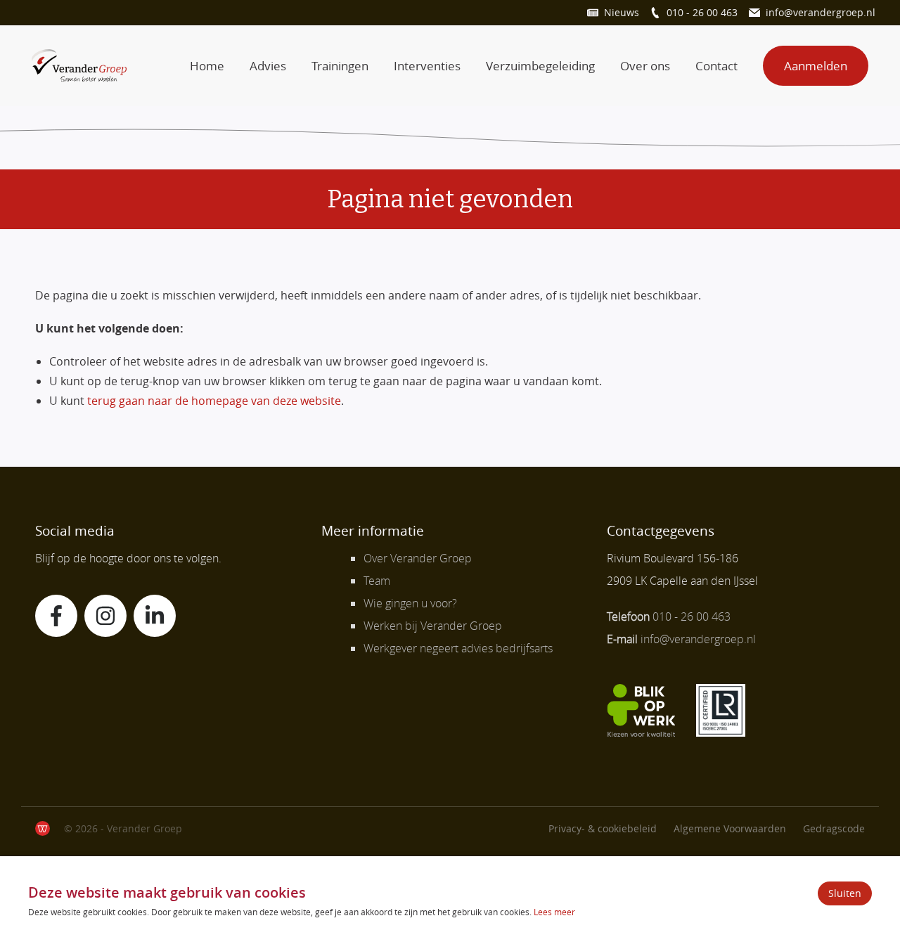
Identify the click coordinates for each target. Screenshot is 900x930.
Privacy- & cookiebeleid (602, 828)
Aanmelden (815, 66)
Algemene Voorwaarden (730, 828)
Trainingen (339, 66)
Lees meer (554, 911)
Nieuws (621, 12)
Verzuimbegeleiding (540, 66)
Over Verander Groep (418, 558)
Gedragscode (834, 828)
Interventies (427, 66)
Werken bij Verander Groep (433, 625)
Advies (268, 66)
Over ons (645, 66)
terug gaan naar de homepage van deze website (214, 400)
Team (377, 580)
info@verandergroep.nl (820, 12)
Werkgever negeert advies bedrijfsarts (458, 648)
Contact (716, 66)
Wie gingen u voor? (410, 603)
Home (207, 66)
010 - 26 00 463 (702, 12)
